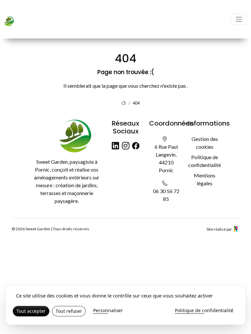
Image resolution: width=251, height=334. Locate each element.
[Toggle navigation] (239, 19)
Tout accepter (31, 311)
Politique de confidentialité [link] (204, 310)
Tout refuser (69, 311)
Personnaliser (108, 310)
